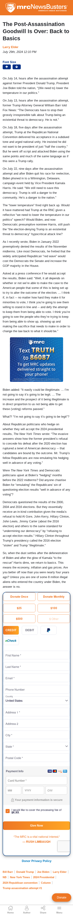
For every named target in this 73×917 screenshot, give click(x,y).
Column (46, 882)
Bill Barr (8, 871)
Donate (61, 897)
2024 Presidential (43, 877)
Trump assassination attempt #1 (22, 888)
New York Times (20, 877)
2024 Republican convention (20, 882)
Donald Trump (25, 871)
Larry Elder (10, 47)
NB (5, 877)
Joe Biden (43, 871)
